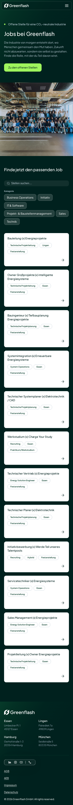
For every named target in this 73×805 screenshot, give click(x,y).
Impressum (10, 785)
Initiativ (45, 197)
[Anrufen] (29, 762)
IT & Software (15, 205)
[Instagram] (15, 762)
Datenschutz (11, 792)
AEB (6, 778)
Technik (12, 221)
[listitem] (36, 249)
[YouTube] (21, 762)
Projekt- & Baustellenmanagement (29, 213)
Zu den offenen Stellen (22, 67)
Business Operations (20, 197)
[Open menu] (67, 6)
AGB (6, 771)
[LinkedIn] (9, 762)
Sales (62, 213)
